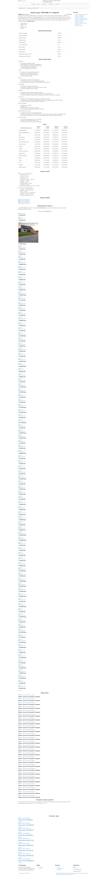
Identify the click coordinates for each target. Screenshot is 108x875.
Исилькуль (58, 874)
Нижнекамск (75, 873)
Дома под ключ (22, 8)
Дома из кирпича (79, 21)
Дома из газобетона (80, 15)
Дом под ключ (21, 15)
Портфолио (51, 4)
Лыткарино (80, 873)
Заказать (20, 217)
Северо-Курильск (63, 873)
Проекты (41, 867)
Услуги (40, 868)
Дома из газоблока (79, 16)
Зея (72, 874)
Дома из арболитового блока (82, 14)
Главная (33, 4)
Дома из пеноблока (80, 20)
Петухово (70, 873)
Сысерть (57, 873)
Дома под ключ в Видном (24, 873)
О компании (44, 4)
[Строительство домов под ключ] (22, 0)
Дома (38, 4)
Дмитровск (63, 874)
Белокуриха (68, 874)
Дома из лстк (78, 24)
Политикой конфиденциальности (40, 803)
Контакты (57, 4)
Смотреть (20, 821)
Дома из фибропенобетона (81, 23)
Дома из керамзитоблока (81, 18)
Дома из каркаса (79, 25)
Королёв (85, 873)
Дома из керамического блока (82, 19)
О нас (58, 867)
